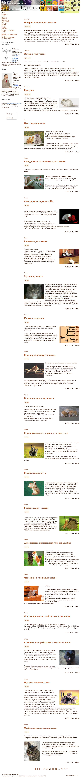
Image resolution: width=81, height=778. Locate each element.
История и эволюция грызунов (40, 22)
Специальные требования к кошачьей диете (47, 642)
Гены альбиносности (35, 473)
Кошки (3, 33)
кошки (27, 127)
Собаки (4, 31)
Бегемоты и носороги (8, 30)
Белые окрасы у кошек (36, 508)
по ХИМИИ (15, 85)
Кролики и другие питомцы (9, 34)
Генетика (4, 18)
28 (47, 769)
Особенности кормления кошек (40, 728)
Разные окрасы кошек (36, 241)
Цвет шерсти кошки (34, 123)
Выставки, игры (6, 38)
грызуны (27, 26)
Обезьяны (5, 28)
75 (62, 769)
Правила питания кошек (37, 682)
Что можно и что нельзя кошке (40, 577)
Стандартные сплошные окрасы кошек (45, 161)
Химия (3, 15)
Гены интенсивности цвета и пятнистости (46, 433)
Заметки (16, 9)
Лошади (4, 24)
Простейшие (5, 21)
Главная (3, 9)
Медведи (4, 23)
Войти (3, 12)
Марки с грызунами (34, 53)
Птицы (3, 26)
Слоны (4, 27)
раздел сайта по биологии (14, 103)
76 (64, 769)
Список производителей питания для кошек (47, 616)
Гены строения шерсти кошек (39, 355)
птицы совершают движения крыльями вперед (15, 58)
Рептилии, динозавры (8, 37)
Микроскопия (5, 20)
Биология (4, 14)
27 (44, 769)
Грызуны (4, 36)
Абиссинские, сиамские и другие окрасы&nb (47, 542)
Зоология (4, 17)
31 (56, 769)
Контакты (10, 9)
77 (67, 769)
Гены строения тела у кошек (39, 398)
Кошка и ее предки (34, 318)
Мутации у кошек (33, 276)
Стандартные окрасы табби (38, 201)
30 (53, 769)
